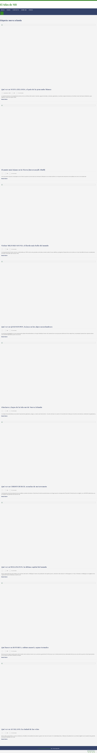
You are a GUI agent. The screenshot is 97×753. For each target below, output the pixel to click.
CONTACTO (16, 10)
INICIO (2, 10)
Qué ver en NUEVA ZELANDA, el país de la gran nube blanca (26, 89)
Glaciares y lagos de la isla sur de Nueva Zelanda (21, 407)
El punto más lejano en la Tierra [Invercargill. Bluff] (23, 170)
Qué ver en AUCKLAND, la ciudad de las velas (20, 729)
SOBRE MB (23, 10)
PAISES (8, 10)
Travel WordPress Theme (44, 748)
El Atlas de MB (8, 4)
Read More (4, 99)
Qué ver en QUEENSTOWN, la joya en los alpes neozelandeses (26, 327)
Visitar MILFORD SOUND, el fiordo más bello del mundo (25, 245)
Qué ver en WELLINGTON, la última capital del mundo (24, 567)
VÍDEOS (31, 10)
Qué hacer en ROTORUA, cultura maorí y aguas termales (25, 647)
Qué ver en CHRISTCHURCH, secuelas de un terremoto (24, 486)
